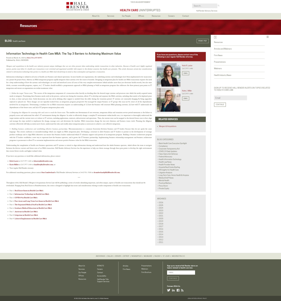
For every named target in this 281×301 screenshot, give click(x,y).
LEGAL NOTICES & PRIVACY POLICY (197, 298)
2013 (161, 237)
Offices (81, 276)
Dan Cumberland (48, 173)
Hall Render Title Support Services (103, 280)
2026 (161, 203)
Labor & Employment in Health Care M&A (31, 219)
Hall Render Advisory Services (206, 11)
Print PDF (202, 41)
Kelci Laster (14, 161)
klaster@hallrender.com (43, 161)
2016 (161, 229)
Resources (218, 42)
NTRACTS (100, 266)
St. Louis (166, 256)
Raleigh (157, 256)
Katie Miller (14, 165)
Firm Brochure (146, 272)
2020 (161, 219)
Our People (82, 273)
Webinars (218, 68)
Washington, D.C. (178, 256)
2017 (161, 226)
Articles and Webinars (223, 49)
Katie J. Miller (187, 91)
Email (186, 73)
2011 (161, 242)
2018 (161, 224)
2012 (161, 240)
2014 (161, 234)
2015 (161, 232)
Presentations (220, 62)
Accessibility (101, 276)
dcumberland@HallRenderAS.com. (107, 173)
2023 (161, 211)
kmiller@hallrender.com (43, 165)
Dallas (110, 256)
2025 (161, 205)
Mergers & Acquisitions (167, 126)
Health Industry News (222, 75)
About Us (81, 266)
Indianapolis (136, 256)
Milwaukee (148, 256)
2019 (161, 221)
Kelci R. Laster (187, 66)
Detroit (126, 256)
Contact (100, 273)
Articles (125, 266)
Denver (118, 256)
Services (81, 269)
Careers (100, 269)
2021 (161, 216)
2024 (161, 208)
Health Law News (34, 58)
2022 (161, 213)
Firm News (218, 55)
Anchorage (100, 256)
